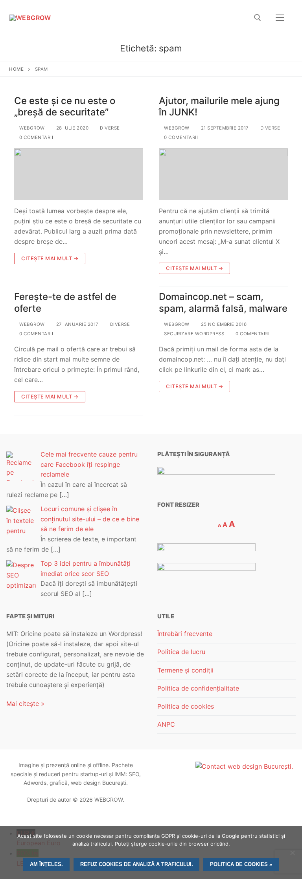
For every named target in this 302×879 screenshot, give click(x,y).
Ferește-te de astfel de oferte (65, 302)
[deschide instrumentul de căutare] (257, 17)
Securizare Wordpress (193, 333)
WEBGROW (31, 128)
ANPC (166, 724)
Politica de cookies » (241, 864)
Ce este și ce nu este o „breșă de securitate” (64, 106)
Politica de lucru (181, 652)
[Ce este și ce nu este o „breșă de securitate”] (78, 174)
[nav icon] (280, 17)
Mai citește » (25, 703)
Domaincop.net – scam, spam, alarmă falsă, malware (223, 302)
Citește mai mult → (49, 258)
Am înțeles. (46, 864)
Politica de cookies (185, 706)
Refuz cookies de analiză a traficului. (136, 864)
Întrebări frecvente (184, 634)
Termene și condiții (185, 670)
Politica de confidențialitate (198, 688)
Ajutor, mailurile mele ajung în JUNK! (219, 106)
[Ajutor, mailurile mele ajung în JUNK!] (223, 174)
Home (16, 69)
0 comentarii (35, 137)
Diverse (109, 128)
